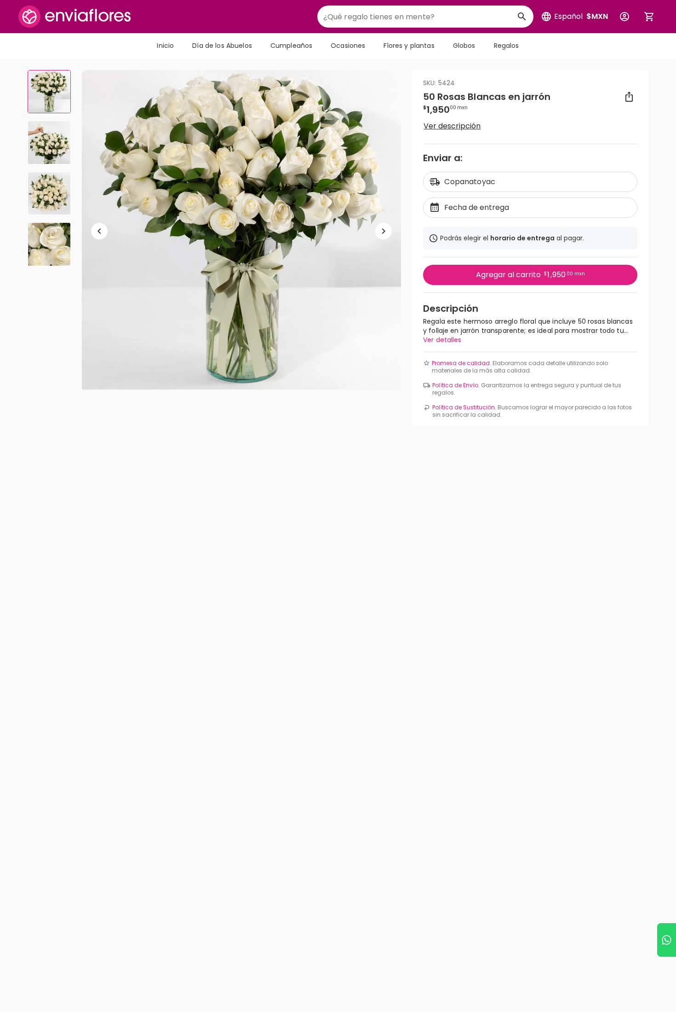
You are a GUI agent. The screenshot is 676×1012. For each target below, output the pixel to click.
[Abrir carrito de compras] (649, 16)
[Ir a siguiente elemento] (383, 231)
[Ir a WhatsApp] (666, 940)
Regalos (506, 45)
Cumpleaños (291, 45)
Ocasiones (348, 45)
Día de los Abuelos (222, 45)
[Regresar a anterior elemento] (99, 231)
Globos (464, 45)
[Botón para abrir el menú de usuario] (624, 16)
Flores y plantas (409, 45)
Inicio (165, 45)
